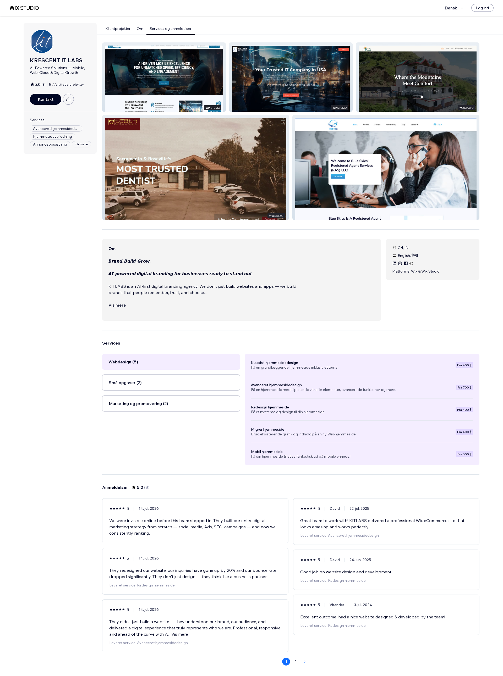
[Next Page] (305, 662)
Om (140, 28)
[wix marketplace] (24, 8)
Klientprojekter (117, 28)
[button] (164, 77)
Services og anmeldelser (171, 28)
